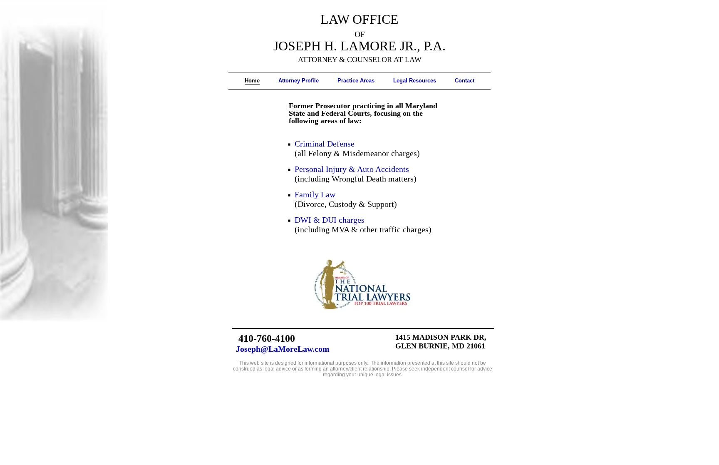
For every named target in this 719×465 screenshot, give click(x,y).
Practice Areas (355, 80)
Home (252, 80)
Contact (464, 80)
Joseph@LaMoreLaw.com (283, 348)
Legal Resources (414, 80)
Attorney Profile (298, 80)
